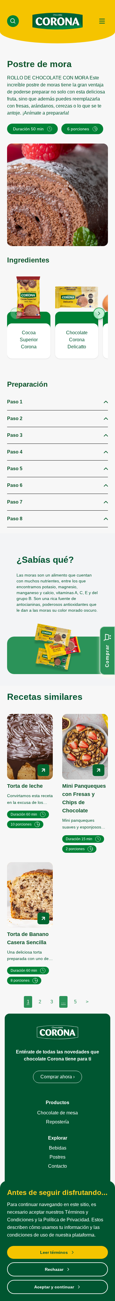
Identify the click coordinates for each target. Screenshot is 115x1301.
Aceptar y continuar (54, 1287)
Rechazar (54, 1269)
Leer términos (54, 1252)
